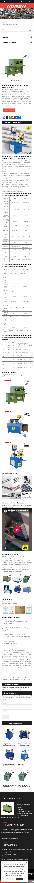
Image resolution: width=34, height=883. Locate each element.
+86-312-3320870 (12, 854)
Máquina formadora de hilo (18, 22)
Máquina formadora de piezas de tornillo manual (9, 765)
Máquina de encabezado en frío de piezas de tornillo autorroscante (9, 744)
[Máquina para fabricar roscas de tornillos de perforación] (24, 775)
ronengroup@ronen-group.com (20, 859)
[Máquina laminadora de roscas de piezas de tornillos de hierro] (15, 65)
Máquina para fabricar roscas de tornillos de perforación (24, 786)
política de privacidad (17, 875)
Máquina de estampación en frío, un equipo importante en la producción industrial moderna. (25, 804)
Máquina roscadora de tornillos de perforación (9, 786)
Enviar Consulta (9, 110)
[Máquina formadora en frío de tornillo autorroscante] (24, 733)
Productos (8, 22)
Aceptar (19, 879)
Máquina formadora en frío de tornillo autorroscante (24, 744)
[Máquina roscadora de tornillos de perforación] (9, 775)
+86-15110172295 (12, 857)
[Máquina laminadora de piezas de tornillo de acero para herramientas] (24, 754)
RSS (32, 874)
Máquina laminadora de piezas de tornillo (15, 687)
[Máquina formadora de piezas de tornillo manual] (9, 754)
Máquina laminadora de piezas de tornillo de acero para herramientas (24, 765)
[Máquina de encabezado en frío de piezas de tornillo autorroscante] (9, 733)
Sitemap (29, 874)
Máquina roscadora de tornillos (12, 690)
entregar (5, 717)
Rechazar (10, 879)
